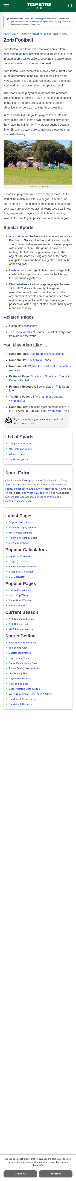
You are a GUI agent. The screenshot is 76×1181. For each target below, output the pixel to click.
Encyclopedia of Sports (29, 332)
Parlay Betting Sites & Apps (24, 668)
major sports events (43, 497)
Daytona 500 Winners (21, 522)
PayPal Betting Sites (20, 678)
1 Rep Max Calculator (21, 571)
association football (16, 53)
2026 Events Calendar (21, 629)
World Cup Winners (20, 595)
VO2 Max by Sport (19, 543)
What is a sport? (18, 454)
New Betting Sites (18, 683)
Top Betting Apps (18, 647)
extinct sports (21, 488)
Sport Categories (18, 459)
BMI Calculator (17, 577)
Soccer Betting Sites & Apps (24, 689)
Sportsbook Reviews (20, 704)
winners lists (12, 497)
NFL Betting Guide (19, 624)
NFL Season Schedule (21, 619)
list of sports (29, 325)
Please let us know (23, 423)
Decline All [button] (20, 1173)
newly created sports (45, 488)
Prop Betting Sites (19, 658)
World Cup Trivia (58, 410)
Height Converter (18, 561)
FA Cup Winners (18, 605)
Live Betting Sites (18, 673)
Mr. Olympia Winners (20, 532)
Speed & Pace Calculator (23, 566)
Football (23, 33)
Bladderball (16, 284)
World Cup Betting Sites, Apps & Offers (30, 694)
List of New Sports (39, 359)
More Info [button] (38, 1165)
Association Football (40, 33)
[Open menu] (6, 5)
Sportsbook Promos (20, 653)
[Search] (70, 6)
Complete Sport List (20, 443)
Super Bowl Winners (20, 600)
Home (7, 33)
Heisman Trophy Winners (23, 527)
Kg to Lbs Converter (20, 556)
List (14, 33)
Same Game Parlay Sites (23, 663)
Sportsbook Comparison (22, 699)
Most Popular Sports (20, 449)
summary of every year (18, 501)
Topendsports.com (42, 19)
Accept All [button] (56, 1173)
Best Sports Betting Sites (22, 642)
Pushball (14, 270)
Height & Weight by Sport (23, 538)
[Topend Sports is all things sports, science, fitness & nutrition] (39, 6)
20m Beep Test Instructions (47, 353)
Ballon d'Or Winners (20, 590)
